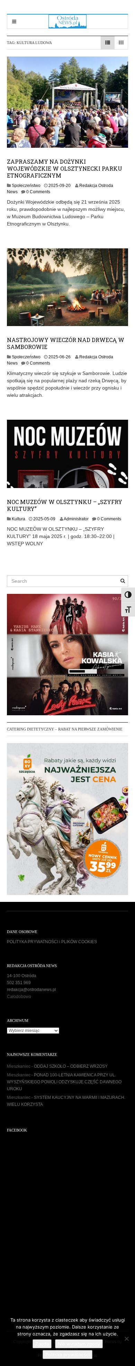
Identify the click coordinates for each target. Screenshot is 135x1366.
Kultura (18, 518)
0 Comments (38, 191)
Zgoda (42, 1344)
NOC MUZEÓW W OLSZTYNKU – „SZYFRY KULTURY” (64, 505)
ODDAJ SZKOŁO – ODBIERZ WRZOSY (71, 1066)
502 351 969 (19, 982)
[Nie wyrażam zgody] (126, 1338)
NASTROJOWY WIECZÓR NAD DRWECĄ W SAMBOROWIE (65, 343)
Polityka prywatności (67, 1354)
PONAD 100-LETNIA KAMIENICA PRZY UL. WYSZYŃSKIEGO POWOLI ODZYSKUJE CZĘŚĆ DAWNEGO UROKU (64, 1082)
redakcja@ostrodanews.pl (31, 989)
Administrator (76, 518)
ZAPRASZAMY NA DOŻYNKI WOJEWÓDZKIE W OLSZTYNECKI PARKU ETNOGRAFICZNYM (64, 168)
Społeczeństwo (26, 185)
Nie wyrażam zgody (79, 1344)
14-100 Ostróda (21, 975)
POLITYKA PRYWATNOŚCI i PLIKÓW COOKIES (52, 941)
